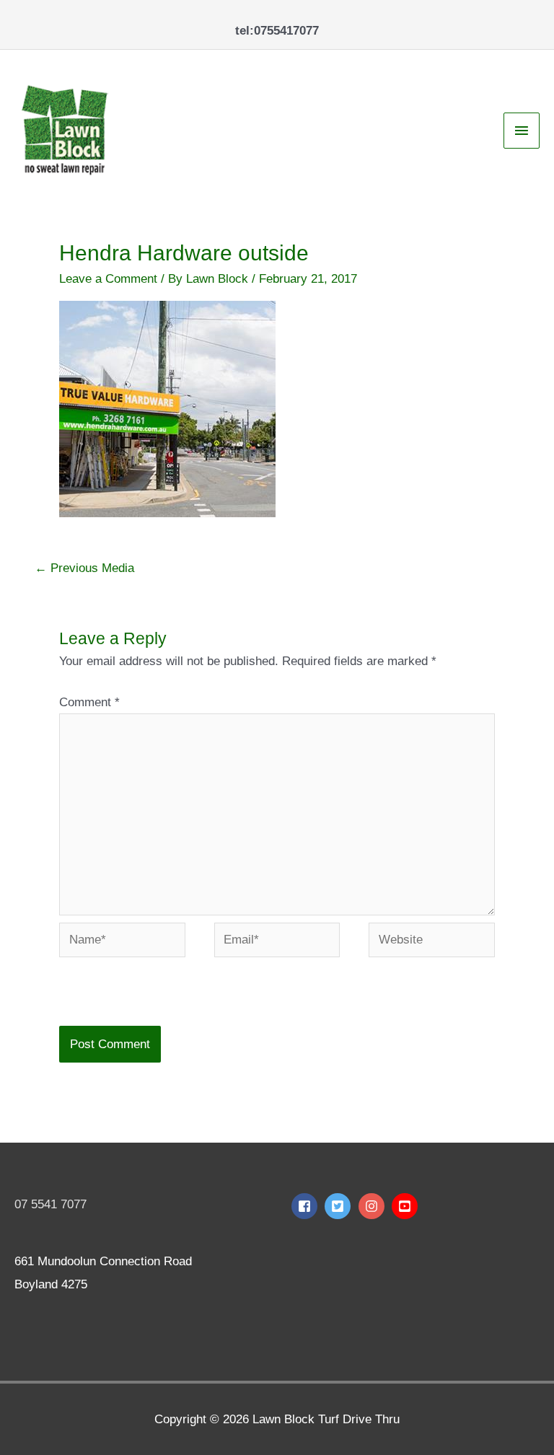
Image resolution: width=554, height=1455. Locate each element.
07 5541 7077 (50, 1204)
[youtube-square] (406, 1206)
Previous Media (84, 568)
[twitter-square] (339, 1206)
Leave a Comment (108, 279)
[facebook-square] (306, 1206)
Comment (89, 702)
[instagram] (373, 1206)
